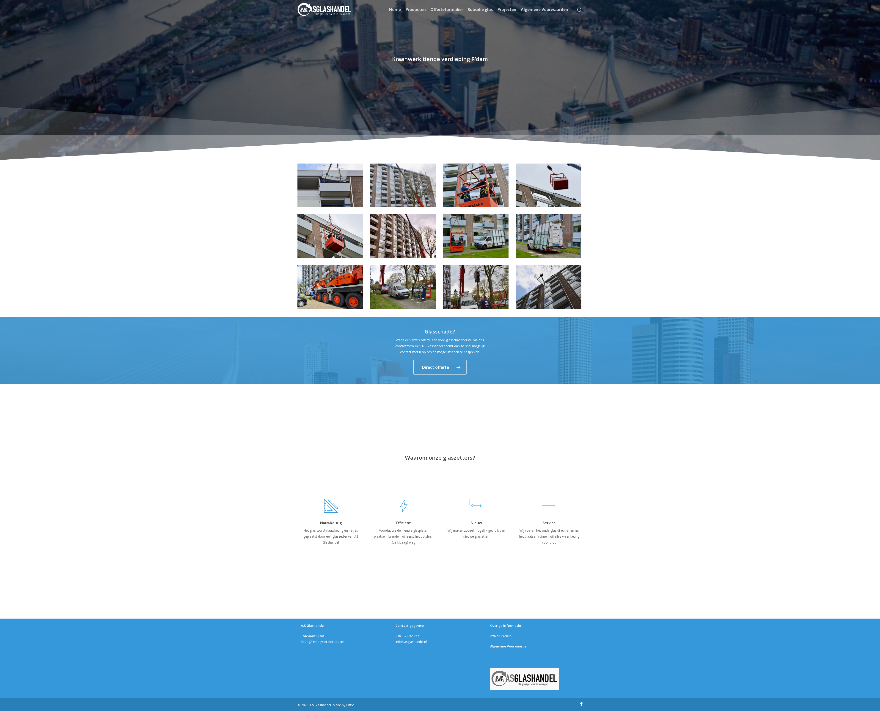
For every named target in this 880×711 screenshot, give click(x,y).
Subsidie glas (480, 9)
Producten (415, 9)
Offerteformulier (446, 9)
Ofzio (350, 705)
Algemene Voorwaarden (544, 9)
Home (395, 9)
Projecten (506, 9)
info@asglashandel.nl (411, 641)
